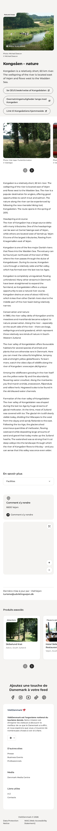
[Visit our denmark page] (12, 697)
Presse (10, 753)
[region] (28, 548)
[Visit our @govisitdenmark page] (36, 697)
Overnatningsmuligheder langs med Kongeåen (26, 101)
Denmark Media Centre (18, 777)
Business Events (15, 757)
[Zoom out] (49, 570)
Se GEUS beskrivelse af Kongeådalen (26, 90)
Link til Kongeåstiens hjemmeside (25, 111)
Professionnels (14, 761)
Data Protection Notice (10, 822)
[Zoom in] (49, 563)
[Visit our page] (20, 697)
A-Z (9, 794)
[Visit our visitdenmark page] (28, 697)
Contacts (11, 797)
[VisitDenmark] (16, 710)
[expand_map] (49, 526)
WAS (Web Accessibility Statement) (35, 822)
